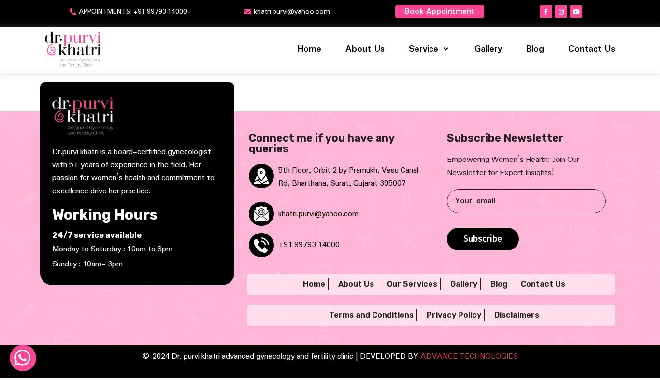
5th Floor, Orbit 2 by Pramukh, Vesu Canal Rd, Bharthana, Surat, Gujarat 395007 (348, 177)
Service (423, 49)
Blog (535, 49)
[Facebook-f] (546, 11)
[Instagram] (561, 11)
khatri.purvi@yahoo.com (318, 213)
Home (309, 49)
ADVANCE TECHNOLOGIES (469, 356)
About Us (365, 49)
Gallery (488, 49)
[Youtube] (576, 11)
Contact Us (591, 49)
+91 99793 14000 (309, 244)
